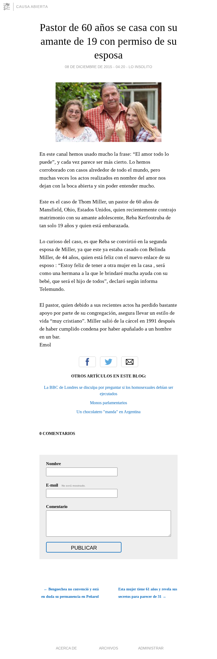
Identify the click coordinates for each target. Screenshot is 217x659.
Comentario (56, 506)
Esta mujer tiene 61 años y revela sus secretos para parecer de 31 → (147, 593)
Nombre (53, 463)
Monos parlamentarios (108, 402)
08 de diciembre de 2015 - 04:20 (95, 67)
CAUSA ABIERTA (32, 7)
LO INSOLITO (140, 67)
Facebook (87, 362)
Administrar (151, 648)
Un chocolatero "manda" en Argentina (108, 411)
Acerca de (66, 648)
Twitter (108, 362)
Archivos (108, 648)
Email (129, 362)
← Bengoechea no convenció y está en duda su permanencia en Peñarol (70, 593)
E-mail (65, 485)
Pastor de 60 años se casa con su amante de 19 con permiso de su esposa (108, 41)
